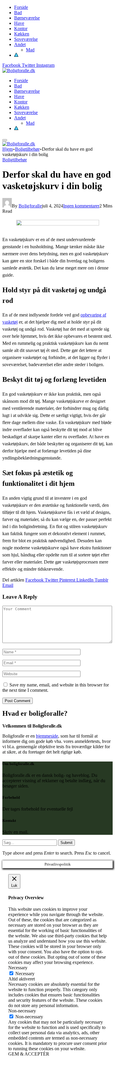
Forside (21, 7)
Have (19, 23)
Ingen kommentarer (81, 205)
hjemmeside (47, 735)
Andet (20, 44)
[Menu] (4, 140)
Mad (30, 49)
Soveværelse (26, 39)
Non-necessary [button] (22, 1010)
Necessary (24, 973)
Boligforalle (30, 205)
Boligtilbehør (14, 159)
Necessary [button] (17, 967)
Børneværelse (27, 17)
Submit (66, 842)
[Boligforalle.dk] (18, 70)
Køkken (21, 33)
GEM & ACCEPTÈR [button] (28, 1053)
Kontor (20, 28)
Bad (18, 12)
